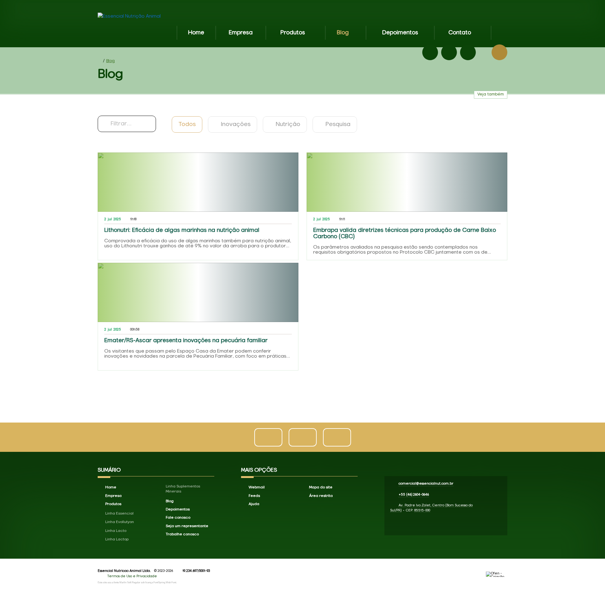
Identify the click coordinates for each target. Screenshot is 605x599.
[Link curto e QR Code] (19, 581)
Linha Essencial (119, 513)
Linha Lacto (115, 531)
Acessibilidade (19, 556)
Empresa (241, 33)
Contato (459, 33)
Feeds (254, 496)
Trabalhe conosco (182, 534)
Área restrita (321, 496)
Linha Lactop (117, 539)
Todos (187, 124)
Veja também (490, 94)
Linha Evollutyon (119, 522)
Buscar (499, 52)
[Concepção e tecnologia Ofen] (496, 574)
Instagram (449, 52)
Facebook (430, 52)
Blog (343, 33)
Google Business (468, 52)
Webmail (257, 487)
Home (196, 33)
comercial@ (426, 483)
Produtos (292, 33)
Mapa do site (320, 487)
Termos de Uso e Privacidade (132, 576)
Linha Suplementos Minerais (183, 489)
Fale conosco (178, 518)
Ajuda (254, 504)
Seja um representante (187, 526)
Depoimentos (400, 33)
